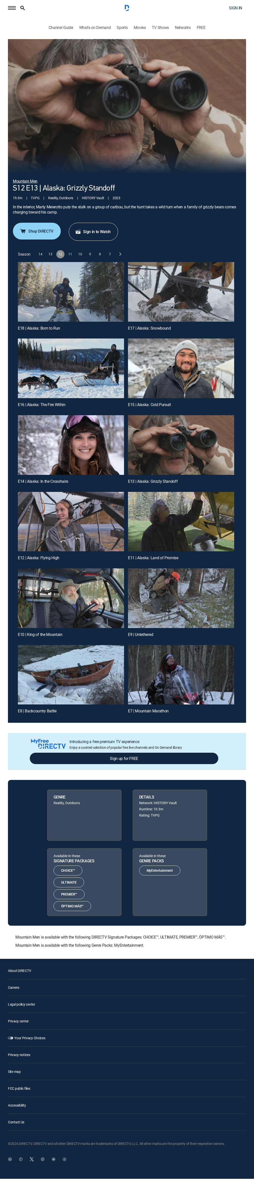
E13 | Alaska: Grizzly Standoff (153, 481)
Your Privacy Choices (29, 1038)
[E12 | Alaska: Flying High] (71, 522)
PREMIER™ (69, 894)
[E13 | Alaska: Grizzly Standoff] (181, 445)
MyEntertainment (160, 870)
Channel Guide (61, 27)
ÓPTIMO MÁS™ (72, 906)
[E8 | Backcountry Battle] (71, 675)
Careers (13, 987)
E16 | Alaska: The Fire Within (41, 404)
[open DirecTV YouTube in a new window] (54, 1159)
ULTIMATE (69, 882)
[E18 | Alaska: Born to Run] (71, 292)
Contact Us (16, 1122)
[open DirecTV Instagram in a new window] (43, 1159)
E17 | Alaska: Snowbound (149, 328)
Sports (122, 27)
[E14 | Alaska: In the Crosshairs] (71, 445)
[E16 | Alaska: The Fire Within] (71, 368)
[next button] (120, 254)
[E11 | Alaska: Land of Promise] (181, 522)
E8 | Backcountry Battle (37, 711)
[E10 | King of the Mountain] (71, 598)
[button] (12, 8)
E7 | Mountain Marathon (148, 711)
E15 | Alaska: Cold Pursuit (149, 404)
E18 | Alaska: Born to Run (39, 328)
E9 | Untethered (140, 634)
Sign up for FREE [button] (124, 758)
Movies (140, 27)
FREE (201, 27)
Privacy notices (19, 1054)
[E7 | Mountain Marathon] (181, 675)
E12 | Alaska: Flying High (38, 557)
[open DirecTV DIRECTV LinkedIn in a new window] (10, 1159)
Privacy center (18, 1021)
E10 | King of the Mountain (40, 634)
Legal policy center (21, 1004)
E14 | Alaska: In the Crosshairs (43, 481)
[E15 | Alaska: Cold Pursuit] (181, 368)
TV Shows (160, 27)
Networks (182, 27)
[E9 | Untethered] (181, 598)
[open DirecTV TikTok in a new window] (64, 1159)
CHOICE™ (68, 870)
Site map (14, 1071)
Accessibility (17, 1105)
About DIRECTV (19, 970)
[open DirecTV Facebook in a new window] (21, 1159)
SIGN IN (235, 8)
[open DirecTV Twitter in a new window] (32, 1159)
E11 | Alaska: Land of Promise (153, 557)
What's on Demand (95, 27)
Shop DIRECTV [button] (40, 231)
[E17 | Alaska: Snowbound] (181, 292)
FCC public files (19, 1088)
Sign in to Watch (97, 231)
